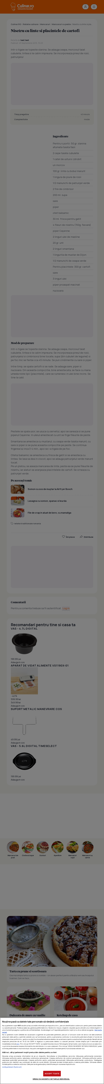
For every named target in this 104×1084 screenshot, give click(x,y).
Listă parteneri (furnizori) (12, 1067)
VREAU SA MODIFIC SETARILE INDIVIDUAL (51, 1079)
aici (18, 1044)
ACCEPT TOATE (52, 1073)
